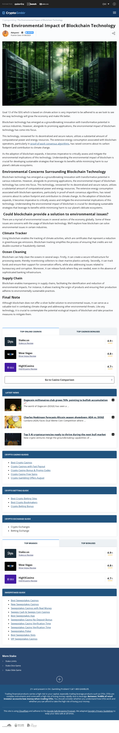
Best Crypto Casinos (21, 462)
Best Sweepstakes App (23, 615)
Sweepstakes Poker (21, 631)
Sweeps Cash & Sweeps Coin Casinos (30, 612)
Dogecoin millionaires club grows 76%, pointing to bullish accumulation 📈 (66, 401)
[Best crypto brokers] (13, 13)
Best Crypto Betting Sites (24, 498)
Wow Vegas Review (27, 356)
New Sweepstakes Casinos (25, 604)
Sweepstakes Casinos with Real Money (31, 608)
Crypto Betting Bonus (22, 506)
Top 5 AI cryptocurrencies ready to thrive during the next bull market (65, 434)
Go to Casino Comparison (59, 379)
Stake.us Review (26, 343)
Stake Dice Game (13, 665)
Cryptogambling (9, 20)
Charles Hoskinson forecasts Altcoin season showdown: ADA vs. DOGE (64, 417)
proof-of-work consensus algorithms (49, 143)
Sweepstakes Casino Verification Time (31, 623)
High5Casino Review (28, 369)
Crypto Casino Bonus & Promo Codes (31, 470)
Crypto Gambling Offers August (27, 477)
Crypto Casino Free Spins (24, 474)
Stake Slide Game (13, 670)
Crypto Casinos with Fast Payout (28, 466)
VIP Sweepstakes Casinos (24, 638)
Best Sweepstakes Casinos (25, 600)
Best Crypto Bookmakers (24, 502)
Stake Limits (11, 661)
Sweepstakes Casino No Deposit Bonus (31, 619)
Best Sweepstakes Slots (23, 634)
